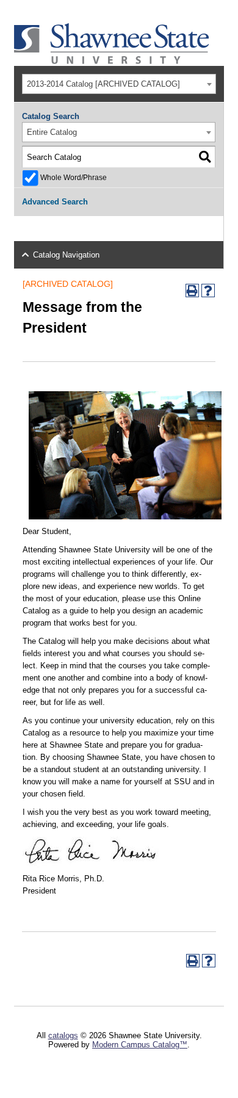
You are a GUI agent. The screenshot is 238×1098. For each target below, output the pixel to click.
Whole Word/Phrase (73, 177)
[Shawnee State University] (111, 61)
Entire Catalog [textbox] (52, 132)
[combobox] (118, 84)
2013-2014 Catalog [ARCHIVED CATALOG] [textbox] (103, 83)
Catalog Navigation (66, 254)
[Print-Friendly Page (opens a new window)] (192, 290)
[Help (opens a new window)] (208, 290)
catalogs (63, 1035)
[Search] (204, 157)
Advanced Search (55, 201)
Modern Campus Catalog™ (139, 1044)
